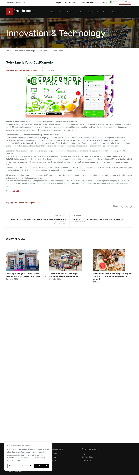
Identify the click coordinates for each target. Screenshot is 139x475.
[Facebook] (121, 206)
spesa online (35, 203)
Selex (27, 203)
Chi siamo (53, 454)
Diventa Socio (70, 3)
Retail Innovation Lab (118, 12)
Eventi (69, 12)
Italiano (115, 2)
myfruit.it (15, 191)
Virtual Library (107, 3)
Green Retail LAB (93, 12)
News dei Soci (31, 70)
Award (105, 12)
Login (58, 3)
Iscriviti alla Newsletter (88, 3)
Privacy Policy (87, 460)
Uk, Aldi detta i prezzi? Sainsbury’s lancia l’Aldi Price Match (98, 219)
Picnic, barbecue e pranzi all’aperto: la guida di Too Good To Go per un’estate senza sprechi (112, 276)
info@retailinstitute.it (17, 3)
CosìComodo (19, 203)
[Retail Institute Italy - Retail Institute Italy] (22, 13)
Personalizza (14, 466)
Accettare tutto (42, 466)
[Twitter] (126, 206)
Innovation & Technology (16, 70)
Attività (52, 457)
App (11, 203)
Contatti (52, 460)
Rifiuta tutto (27, 466)
